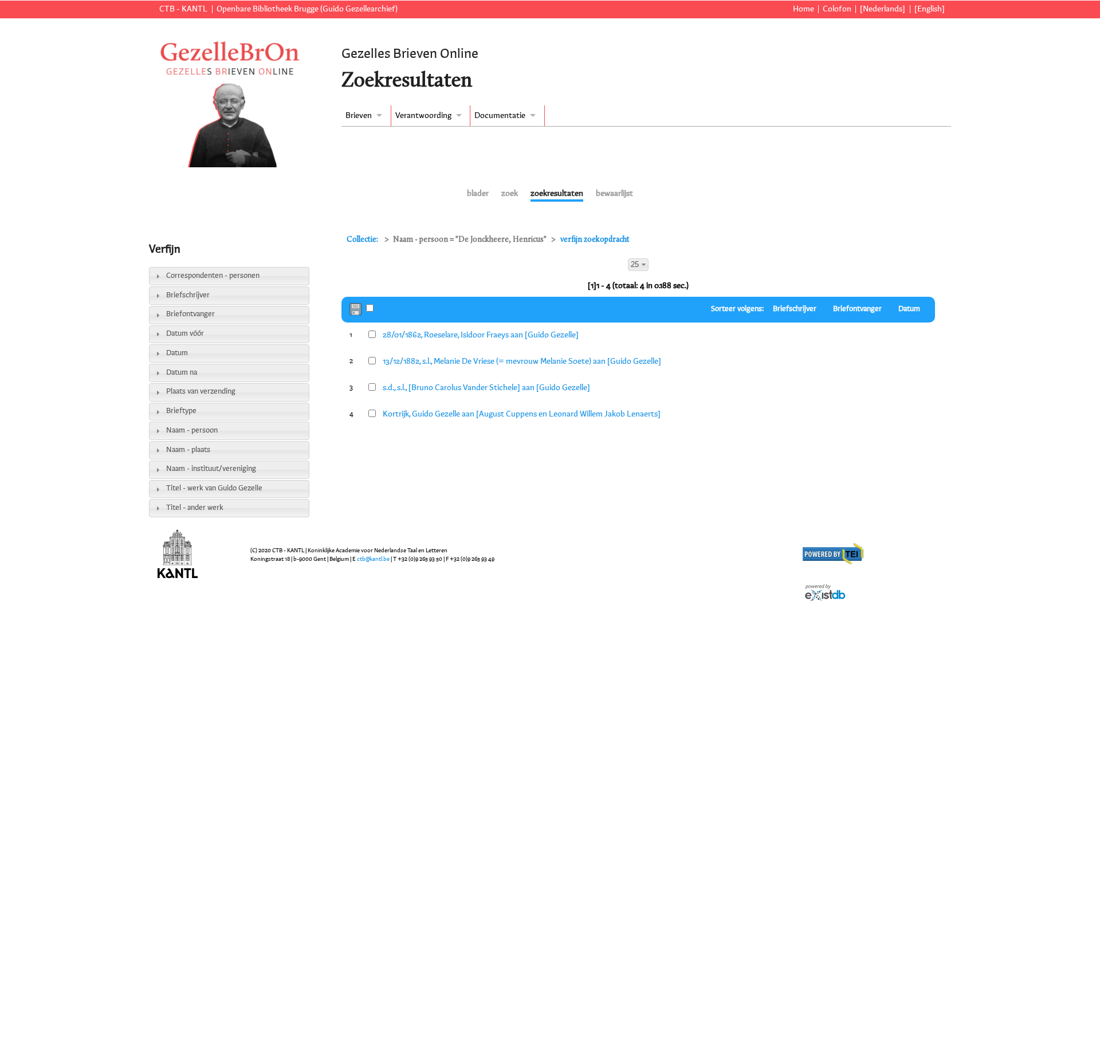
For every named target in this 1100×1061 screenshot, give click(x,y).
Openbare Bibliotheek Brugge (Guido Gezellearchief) (307, 9)
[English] (929, 9)
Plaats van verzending (200, 391)
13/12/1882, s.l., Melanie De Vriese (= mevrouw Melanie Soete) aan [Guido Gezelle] (522, 361)
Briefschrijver (188, 295)
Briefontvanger (190, 314)
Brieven (358, 116)
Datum (177, 353)
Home (803, 9)
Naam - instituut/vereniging (211, 469)
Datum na (181, 372)
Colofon (837, 9)
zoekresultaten (557, 194)
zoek (509, 194)
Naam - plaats (188, 450)
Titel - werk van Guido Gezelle (214, 488)
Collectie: (363, 239)
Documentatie (499, 116)
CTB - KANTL (183, 9)
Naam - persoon (192, 430)
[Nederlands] (882, 9)
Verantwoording (423, 116)
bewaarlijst (614, 194)
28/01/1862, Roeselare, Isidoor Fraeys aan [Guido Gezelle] (481, 335)
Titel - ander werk (194, 508)
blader (478, 194)
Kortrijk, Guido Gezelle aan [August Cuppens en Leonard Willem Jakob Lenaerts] (522, 414)
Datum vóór (185, 333)
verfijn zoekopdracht (595, 239)
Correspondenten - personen (213, 276)
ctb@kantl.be (373, 559)
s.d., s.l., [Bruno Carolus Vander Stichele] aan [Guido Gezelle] (486, 388)
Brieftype (181, 411)
